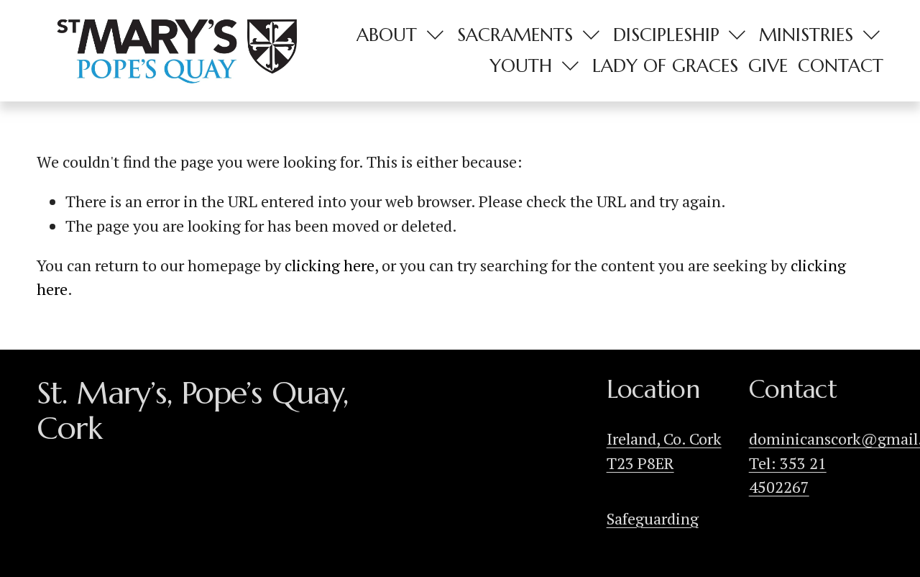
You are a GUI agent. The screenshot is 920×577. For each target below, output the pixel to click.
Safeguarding (653, 518)
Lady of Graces (665, 65)
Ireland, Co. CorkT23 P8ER (664, 450)
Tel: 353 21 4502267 (788, 475)
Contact (840, 65)
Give (768, 65)
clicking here (329, 265)
